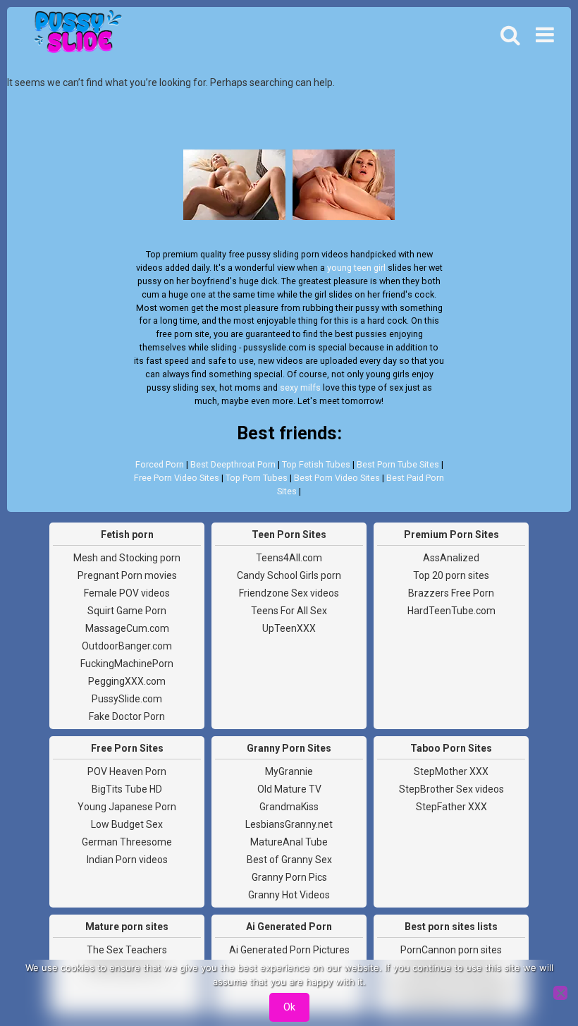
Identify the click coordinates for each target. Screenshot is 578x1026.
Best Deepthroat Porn (233, 464)
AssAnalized (451, 557)
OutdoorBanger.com (127, 646)
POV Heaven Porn (126, 771)
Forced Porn (159, 464)
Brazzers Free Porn (451, 593)
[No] (560, 993)
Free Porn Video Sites (176, 477)
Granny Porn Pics (289, 877)
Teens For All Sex (289, 610)
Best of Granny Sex (289, 859)
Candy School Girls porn (289, 575)
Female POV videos (127, 593)
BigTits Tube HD (127, 789)
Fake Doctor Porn (127, 716)
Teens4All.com (289, 557)
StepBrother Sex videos (451, 789)
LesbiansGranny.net (289, 824)
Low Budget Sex (127, 824)
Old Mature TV (289, 789)
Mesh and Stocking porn (126, 557)
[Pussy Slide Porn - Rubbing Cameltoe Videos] (74, 35)
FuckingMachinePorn (126, 663)
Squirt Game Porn (126, 610)
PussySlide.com (127, 698)
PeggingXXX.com (127, 681)
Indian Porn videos (127, 859)
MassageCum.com (127, 628)
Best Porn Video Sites (337, 477)
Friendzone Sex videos (289, 593)
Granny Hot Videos (289, 894)
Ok (289, 1007)
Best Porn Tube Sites (398, 464)
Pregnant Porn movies (127, 575)
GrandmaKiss (289, 806)
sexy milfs (300, 387)
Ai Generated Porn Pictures (289, 949)
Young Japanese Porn (127, 806)
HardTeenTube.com (451, 610)
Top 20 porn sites (451, 575)
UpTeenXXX (289, 628)
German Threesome (127, 842)
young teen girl (356, 267)
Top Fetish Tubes (316, 464)
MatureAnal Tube (289, 842)
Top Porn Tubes (257, 477)
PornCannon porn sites (451, 949)
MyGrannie (289, 771)
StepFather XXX (451, 806)
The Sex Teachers (127, 949)
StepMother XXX (451, 771)
